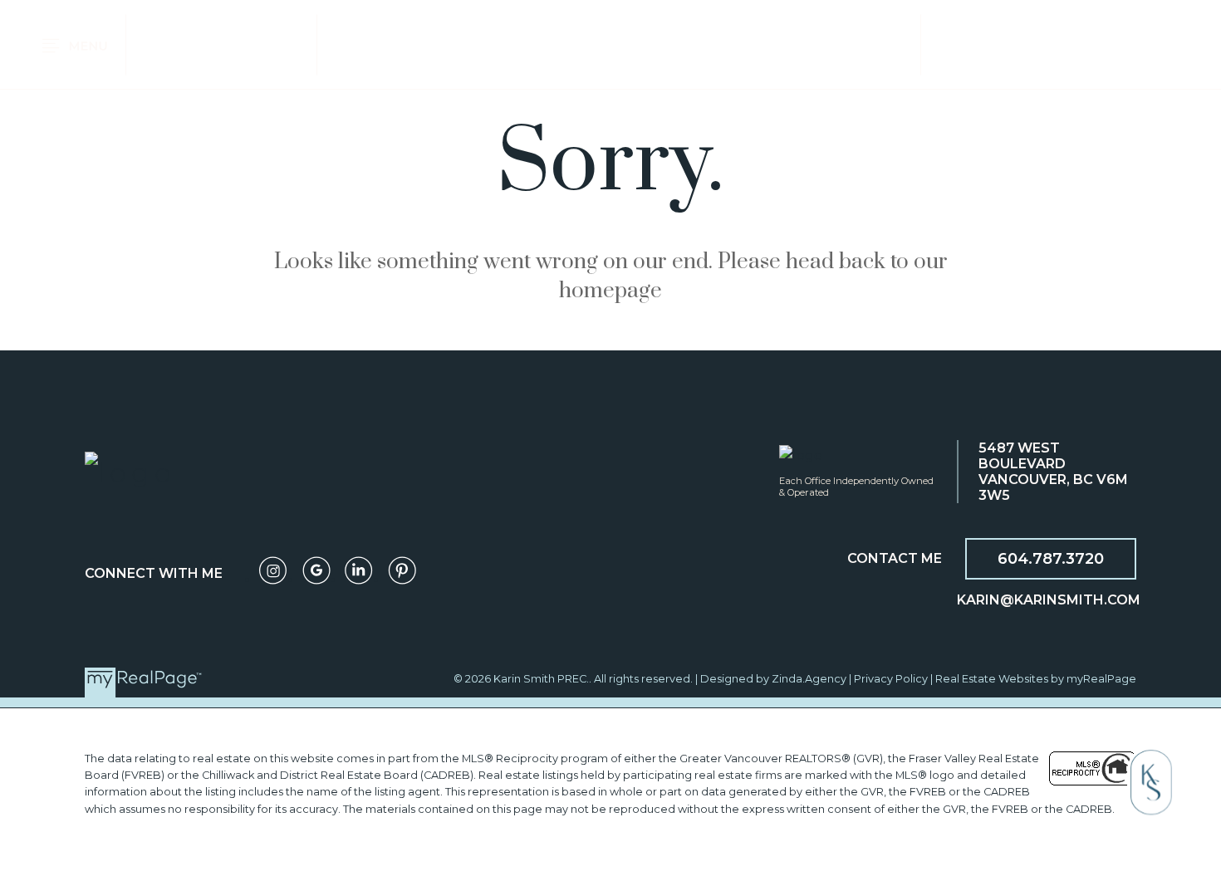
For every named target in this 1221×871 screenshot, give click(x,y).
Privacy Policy (891, 679)
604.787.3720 (1051, 559)
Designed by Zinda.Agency (774, 679)
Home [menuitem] (170, 44)
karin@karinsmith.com (1048, 600)
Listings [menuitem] (248, 44)
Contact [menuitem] (1120, 44)
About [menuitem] (969, 44)
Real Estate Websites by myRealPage (1035, 679)
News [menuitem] (1040, 44)
